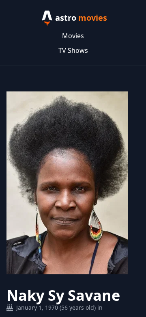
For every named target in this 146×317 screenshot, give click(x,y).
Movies (73, 35)
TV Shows (73, 50)
